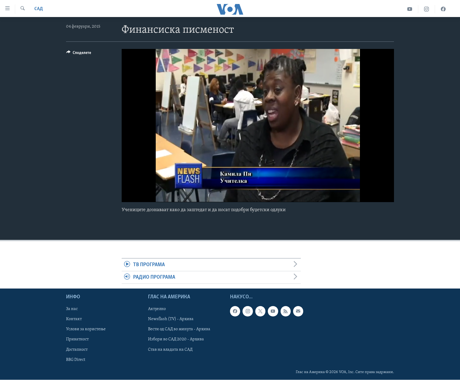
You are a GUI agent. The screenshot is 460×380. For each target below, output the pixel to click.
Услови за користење (86, 329)
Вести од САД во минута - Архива (179, 329)
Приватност (77, 339)
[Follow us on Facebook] (235, 311)
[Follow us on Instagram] (248, 311)
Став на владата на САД (170, 350)
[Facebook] (443, 9)
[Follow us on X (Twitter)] (260, 311)
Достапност (77, 350)
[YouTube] (409, 9)
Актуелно (157, 309)
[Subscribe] (298, 311)
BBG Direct (75, 360)
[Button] (78, 54)
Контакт (74, 319)
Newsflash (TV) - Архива (171, 319)
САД (38, 9)
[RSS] (286, 311)
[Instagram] (426, 9)
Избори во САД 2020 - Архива (176, 339)
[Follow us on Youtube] (273, 311)
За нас (72, 309)
